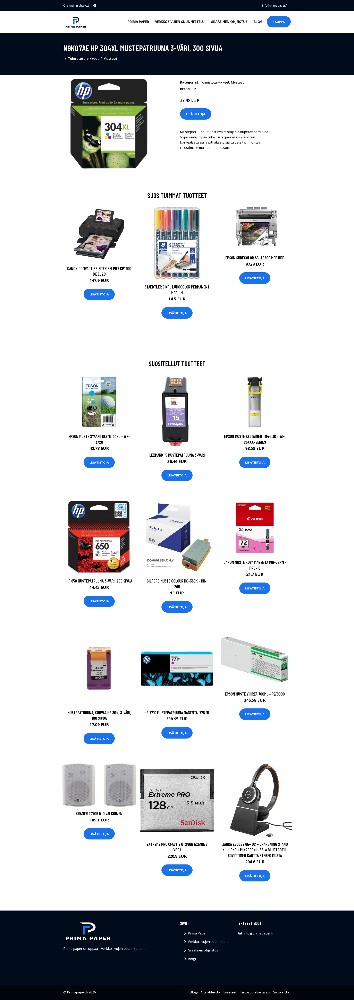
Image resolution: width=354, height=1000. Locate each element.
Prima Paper (138, 21)
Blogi (259, 21)
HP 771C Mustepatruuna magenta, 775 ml (177, 712)
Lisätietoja (195, 114)
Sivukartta (281, 992)
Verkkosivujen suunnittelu (180, 21)
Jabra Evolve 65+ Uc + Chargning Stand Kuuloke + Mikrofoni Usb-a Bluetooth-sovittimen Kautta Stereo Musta (255, 850)
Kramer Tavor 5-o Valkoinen (99, 813)
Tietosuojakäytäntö (255, 992)
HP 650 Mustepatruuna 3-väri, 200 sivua (99, 580)
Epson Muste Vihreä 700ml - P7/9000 (255, 693)
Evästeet (229, 992)
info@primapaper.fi (274, 5)
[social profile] (95, 5)
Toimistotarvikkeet (83, 58)
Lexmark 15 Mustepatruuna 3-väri (177, 454)
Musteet (110, 58)
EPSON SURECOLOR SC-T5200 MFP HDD (254, 257)
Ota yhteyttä (210, 992)
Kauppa (279, 22)
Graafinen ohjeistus (229, 21)
